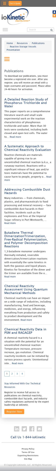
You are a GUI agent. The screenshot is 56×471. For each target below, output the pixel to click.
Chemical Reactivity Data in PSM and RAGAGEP (25, 331)
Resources (22, 43)
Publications (38, 43)
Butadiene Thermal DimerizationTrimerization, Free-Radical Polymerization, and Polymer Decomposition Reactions (26, 239)
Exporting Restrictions (28, 455)
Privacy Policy (28, 449)
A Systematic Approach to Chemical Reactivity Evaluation (27, 148)
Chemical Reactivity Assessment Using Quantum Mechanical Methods (26, 289)
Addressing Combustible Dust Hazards (27, 191)
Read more (15, 137)
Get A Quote (15, 3)
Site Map (28, 459)
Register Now (14, 411)
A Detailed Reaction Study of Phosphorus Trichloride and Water (26, 103)
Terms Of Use (28, 452)
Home (10, 43)
